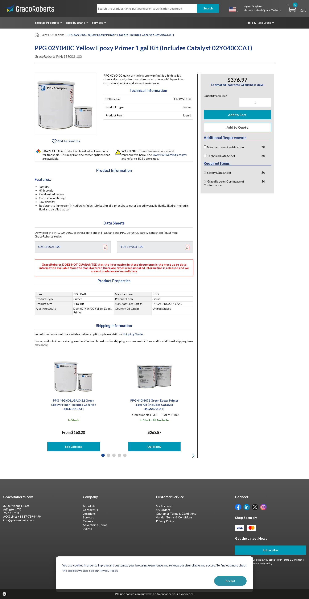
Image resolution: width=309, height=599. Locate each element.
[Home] (37, 34)
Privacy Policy (165, 521)
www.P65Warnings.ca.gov (170, 155)
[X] (255, 506)
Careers (88, 521)
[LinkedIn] (246, 506)
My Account (164, 506)
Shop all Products (47, 22)
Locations (89, 513)
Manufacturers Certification (225, 147)
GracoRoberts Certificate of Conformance (224, 183)
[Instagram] (263, 506)
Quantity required (215, 96)
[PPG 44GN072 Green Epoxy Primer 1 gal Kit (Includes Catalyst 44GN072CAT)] (154, 376)
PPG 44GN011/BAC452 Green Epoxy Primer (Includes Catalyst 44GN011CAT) (73, 405)
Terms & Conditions (293, 559)
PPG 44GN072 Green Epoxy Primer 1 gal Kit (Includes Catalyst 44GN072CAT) (154, 405)
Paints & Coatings (52, 35)
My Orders (163, 510)
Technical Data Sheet (220, 156)
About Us (89, 506)
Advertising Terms (95, 525)
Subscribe (270, 550)
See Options (73, 446)
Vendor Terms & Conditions (174, 517)
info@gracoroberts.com (18, 520)
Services (97, 22)
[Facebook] (238, 506)
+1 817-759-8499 (29, 516)
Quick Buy (154, 446)
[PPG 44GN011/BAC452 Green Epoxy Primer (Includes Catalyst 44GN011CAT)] (73, 376)
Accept (230, 581)
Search (208, 8)
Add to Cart (237, 115)
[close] (4, 594)
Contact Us (90, 510)
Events (87, 528)
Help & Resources (259, 22)
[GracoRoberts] (29, 8)
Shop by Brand (75, 22)
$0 (263, 147)
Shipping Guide (133, 334)
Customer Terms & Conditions (176, 513)
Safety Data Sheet (218, 172)
